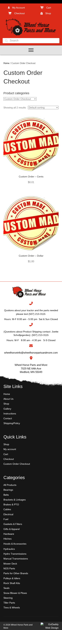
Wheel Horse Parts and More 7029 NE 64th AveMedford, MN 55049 (31, 368)
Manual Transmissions (15, 558)
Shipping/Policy (11, 423)
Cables (7, 509)
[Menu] (31, 50)
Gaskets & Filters (12, 524)
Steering (8, 597)
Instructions (9, 413)
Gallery (7, 408)
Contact (7, 418)
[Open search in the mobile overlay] (31, 40)
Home (6, 63)
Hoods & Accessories (14, 543)
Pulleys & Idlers (11, 578)
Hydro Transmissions (14, 553)
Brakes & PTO (11, 504)
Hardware (8, 533)
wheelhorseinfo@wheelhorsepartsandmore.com (31, 352)
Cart (5, 454)
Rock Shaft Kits (11, 583)
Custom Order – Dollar (31, 255)
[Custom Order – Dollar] (31, 222)
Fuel (5, 519)
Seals (6, 588)
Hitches (7, 538)
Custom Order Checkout (16, 463)
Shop (6, 403)
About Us (8, 398)
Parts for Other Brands (15, 573)
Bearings (8, 489)
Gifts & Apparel (11, 529)
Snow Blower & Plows (15, 593)
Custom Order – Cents (31, 176)
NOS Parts (9, 568)
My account (9, 449)
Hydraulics (9, 549)
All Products (9, 485)
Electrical (8, 514)
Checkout (8, 459)
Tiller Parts (9, 602)
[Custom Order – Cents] (31, 143)
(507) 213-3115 (40, 335)
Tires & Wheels (11, 607)
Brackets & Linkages (14, 499)
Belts (6, 494)
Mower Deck (10, 563)
